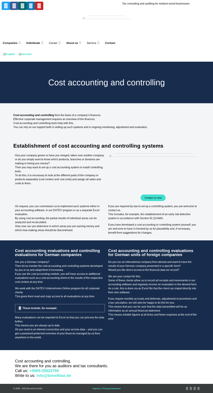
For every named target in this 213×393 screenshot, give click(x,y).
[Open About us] (80, 43)
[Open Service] (98, 43)
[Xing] (22, 6)
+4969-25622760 (44, 370)
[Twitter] (6, 6)
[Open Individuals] (42, 43)
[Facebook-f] (14, 6)
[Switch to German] (25, 54)
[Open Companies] (19, 43)
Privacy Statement (111, 388)
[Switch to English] (9, 54)
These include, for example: (39, 308)
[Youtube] (39, 6)
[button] (60, 308)
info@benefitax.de (53, 375)
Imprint (96, 388)
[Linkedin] (31, 6)
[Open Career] (59, 43)
